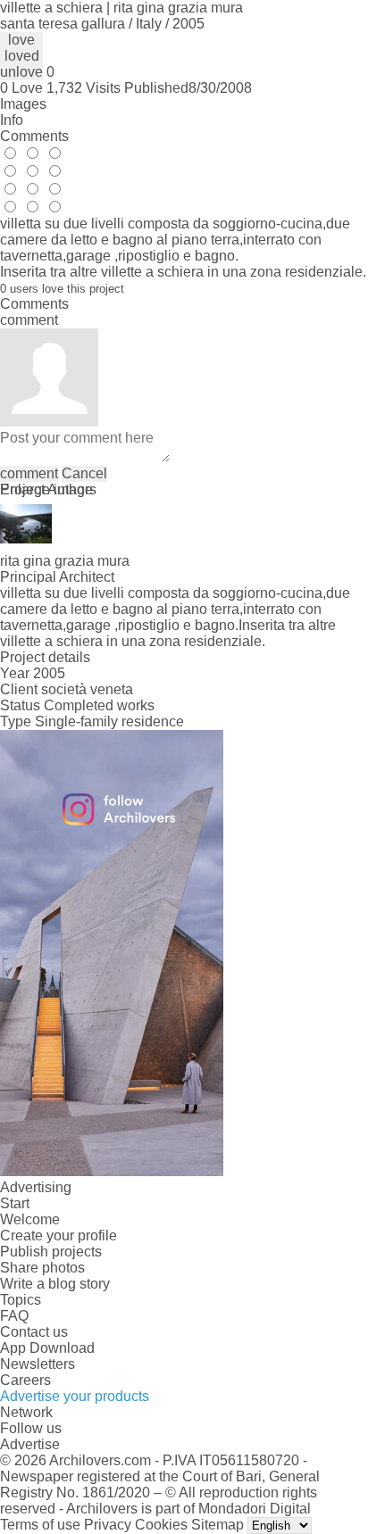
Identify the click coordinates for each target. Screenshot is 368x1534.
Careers (25, 1380)
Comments (34, 136)
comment (29, 473)
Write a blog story (55, 1283)
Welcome (30, 1219)
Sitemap (217, 1524)
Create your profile (58, 1235)
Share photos (42, 1267)
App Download (47, 1348)
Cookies (161, 1524)
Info (11, 120)
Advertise (30, 1444)
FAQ (14, 1315)
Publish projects (51, 1251)
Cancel (84, 473)
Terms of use (40, 1524)
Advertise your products (74, 1396)
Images (23, 104)
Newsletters (37, 1364)
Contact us (34, 1331)
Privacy (107, 1524)
